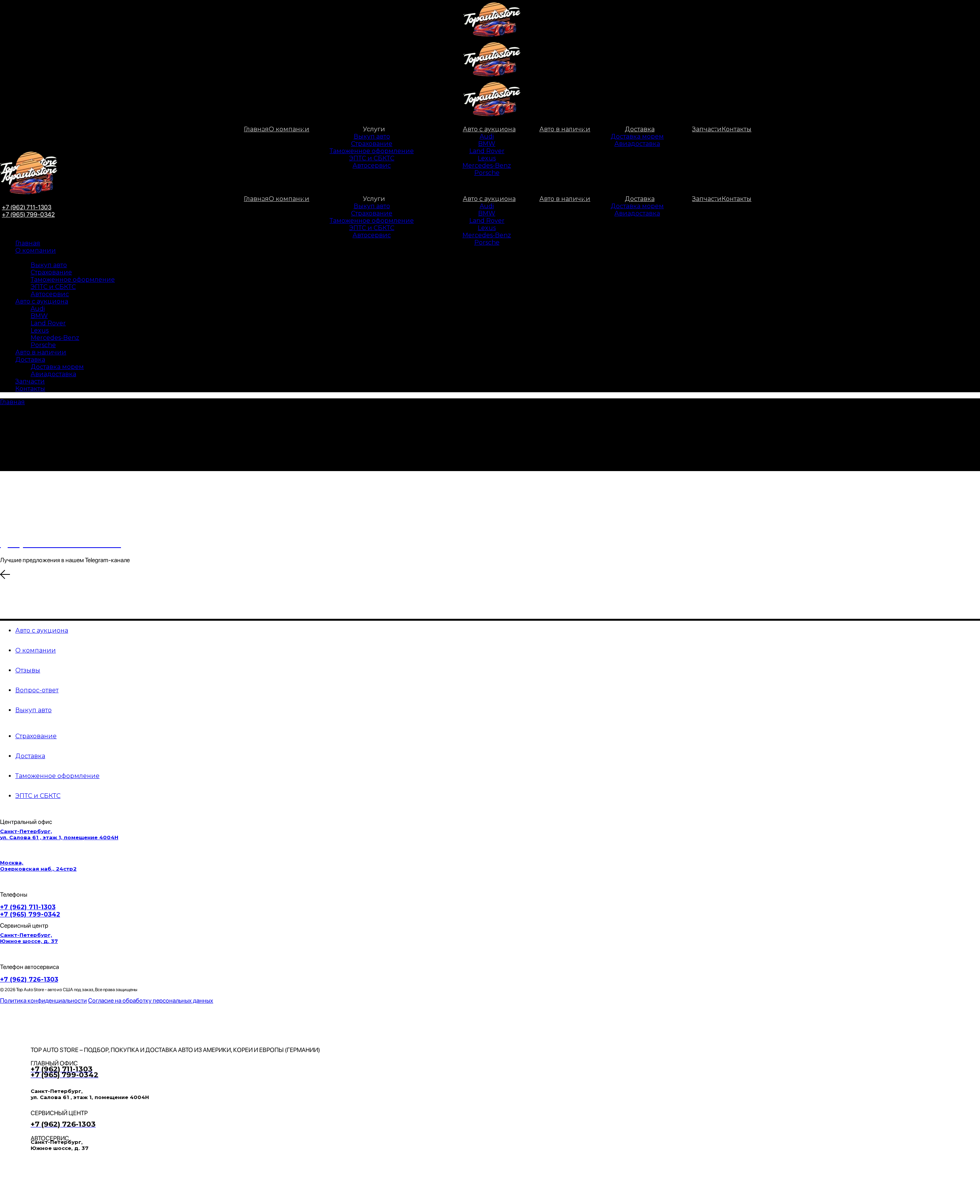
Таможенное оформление (57, 776)
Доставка (30, 756)
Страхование (36, 736)
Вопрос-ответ (37, 690)
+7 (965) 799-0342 (28, 214)
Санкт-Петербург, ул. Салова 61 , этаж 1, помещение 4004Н (59, 834)
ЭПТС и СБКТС (37, 795)
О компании (35, 650)
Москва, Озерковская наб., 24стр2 (38, 866)
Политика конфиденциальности (43, 1000)
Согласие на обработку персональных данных (150, 1000)
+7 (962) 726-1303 (29, 979)
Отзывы (27, 670)
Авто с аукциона (41, 630)
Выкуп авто (33, 710)
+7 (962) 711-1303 (28, 907)
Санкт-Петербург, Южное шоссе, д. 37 (29, 938)
